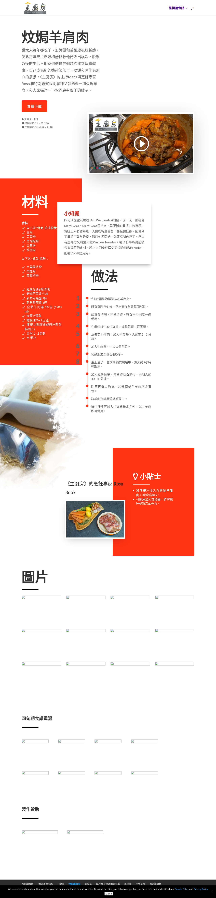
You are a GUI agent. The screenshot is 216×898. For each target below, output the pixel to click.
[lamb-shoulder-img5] (41, 656)
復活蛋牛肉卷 (45, 884)
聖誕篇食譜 (176, 8)
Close (109, 893)
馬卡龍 (127, 884)
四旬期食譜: (28, 884)
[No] (211, 891)
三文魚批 (140, 884)
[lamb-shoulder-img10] (85, 690)
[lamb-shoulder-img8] (174, 656)
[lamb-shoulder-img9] (41, 690)
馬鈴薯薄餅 (155, 884)
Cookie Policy (182, 889)
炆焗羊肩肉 (74, 884)
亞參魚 (88, 884)
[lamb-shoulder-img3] (130, 623)
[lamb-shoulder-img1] (41, 623)
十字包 (60, 884)
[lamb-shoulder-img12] (174, 690)
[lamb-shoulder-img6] (85, 656)
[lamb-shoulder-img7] (130, 656)
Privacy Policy (201, 889)
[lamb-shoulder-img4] (174, 623)
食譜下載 (34, 106)
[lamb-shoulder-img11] (130, 690)
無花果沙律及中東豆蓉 (108, 884)
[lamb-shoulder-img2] (85, 623)
